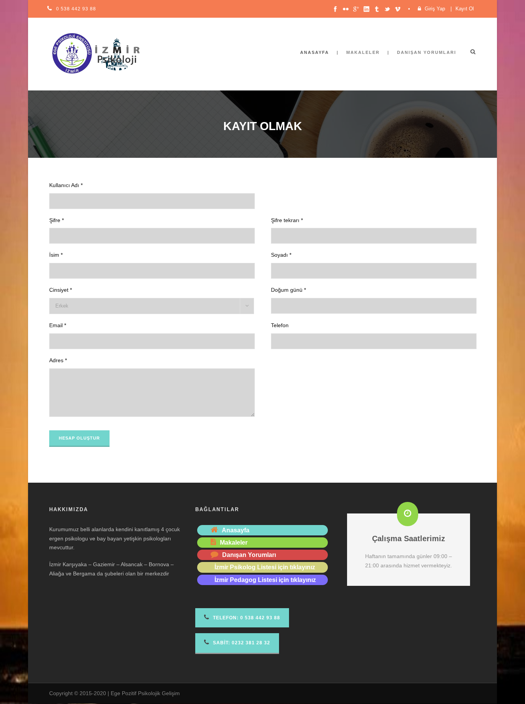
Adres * (58, 360)
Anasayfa (314, 52)
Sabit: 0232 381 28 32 (240, 642)
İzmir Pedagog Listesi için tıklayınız (265, 580)
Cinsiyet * (60, 290)
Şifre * (56, 220)
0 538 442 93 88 (76, 9)
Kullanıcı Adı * (66, 185)
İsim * (56, 255)
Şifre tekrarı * (287, 220)
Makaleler (363, 52)
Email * (57, 325)
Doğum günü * (288, 290)
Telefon (280, 325)
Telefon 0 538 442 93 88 (245, 617)
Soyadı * (281, 255)
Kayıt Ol (464, 9)
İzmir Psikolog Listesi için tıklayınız (264, 567)
